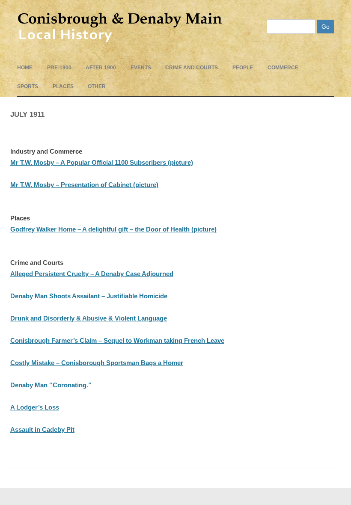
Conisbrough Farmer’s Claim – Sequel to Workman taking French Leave (117, 340)
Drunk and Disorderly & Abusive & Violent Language (88, 318)
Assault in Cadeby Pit (42, 429)
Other (97, 86)
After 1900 (101, 68)
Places (63, 86)
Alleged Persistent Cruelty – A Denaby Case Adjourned (91, 273)
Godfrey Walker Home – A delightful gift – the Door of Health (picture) (113, 229)
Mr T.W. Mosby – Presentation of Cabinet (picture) (84, 184)
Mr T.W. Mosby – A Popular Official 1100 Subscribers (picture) (101, 162)
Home (25, 68)
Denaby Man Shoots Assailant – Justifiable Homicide (88, 296)
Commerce (283, 68)
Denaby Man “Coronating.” (51, 385)
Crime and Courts (191, 68)
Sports (27, 86)
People (242, 68)
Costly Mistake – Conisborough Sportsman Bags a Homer (96, 362)
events (141, 68)
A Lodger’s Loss (34, 407)
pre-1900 (59, 68)
